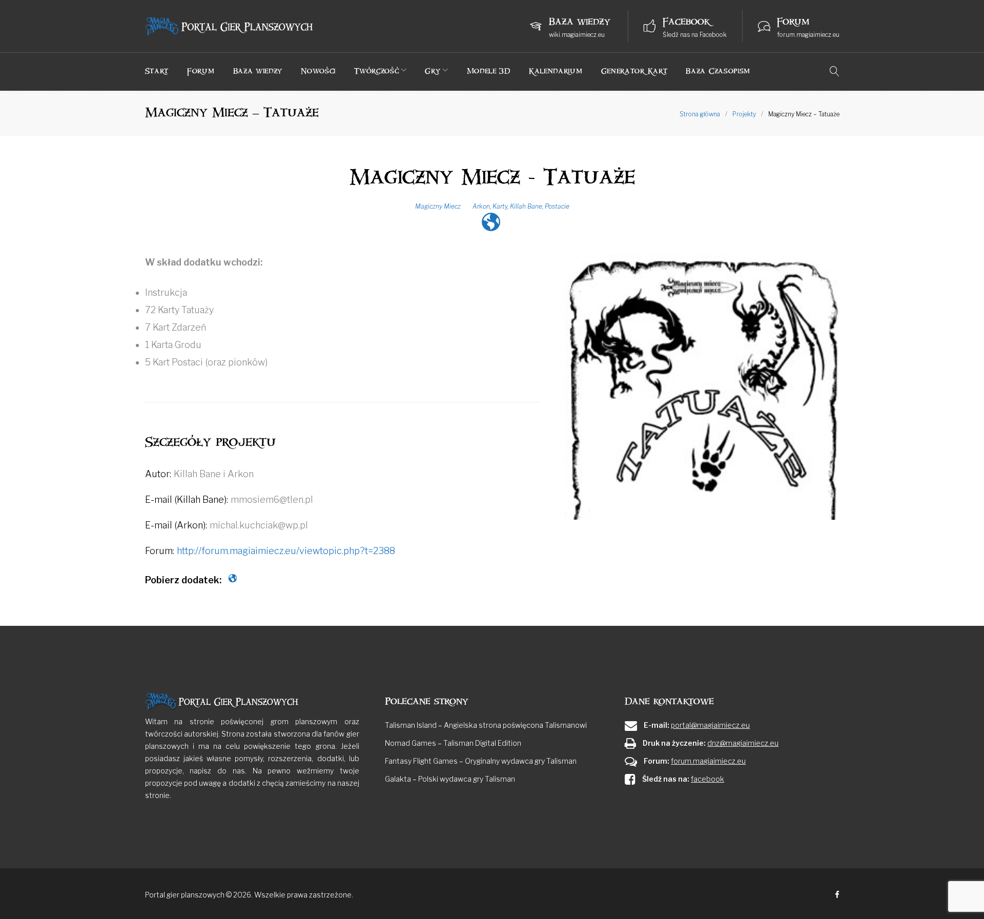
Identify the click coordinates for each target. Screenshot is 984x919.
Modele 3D (488, 71)
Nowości (318, 71)
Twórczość (376, 71)
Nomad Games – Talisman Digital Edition (453, 743)
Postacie (557, 206)
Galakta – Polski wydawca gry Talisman (450, 778)
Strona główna (700, 114)
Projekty (744, 114)
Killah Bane (526, 206)
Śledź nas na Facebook (695, 34)
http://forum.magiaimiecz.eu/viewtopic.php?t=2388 (286, 550)
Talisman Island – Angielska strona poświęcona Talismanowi (486, 725)
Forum (201, 71)
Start (157, 71)
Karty (500, 206)
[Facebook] (837, 895)
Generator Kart (634, 71)
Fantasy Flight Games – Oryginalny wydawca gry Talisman (481, 761)
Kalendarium (556, 71)
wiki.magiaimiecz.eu (577, 34)
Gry (432, 71)
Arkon (481, 206)
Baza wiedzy (258, 71)
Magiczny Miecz (438, 206)
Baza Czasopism (718, 71)
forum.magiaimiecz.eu (808, 34)
